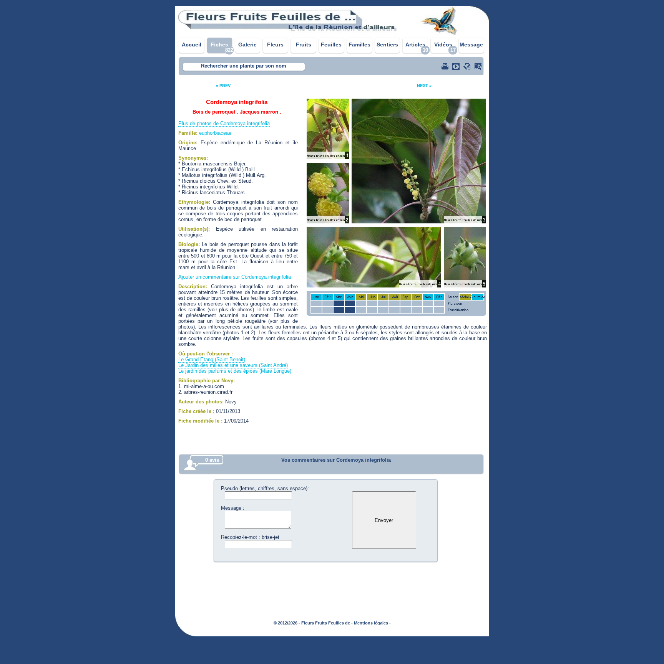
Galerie (247, 44)
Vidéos (443, 44)
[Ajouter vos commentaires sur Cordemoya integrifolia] (467, 66)
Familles (359, 44)
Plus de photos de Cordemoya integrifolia (224, 123)
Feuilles (331, 44)
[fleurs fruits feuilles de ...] (332, 33)
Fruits (303, 44)
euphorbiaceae (215, 133)
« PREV (223, 85)
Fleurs (275, 44)
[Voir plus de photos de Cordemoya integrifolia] (478, 66)
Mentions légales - (372, 623)
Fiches (219, 44)
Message (471, 44)
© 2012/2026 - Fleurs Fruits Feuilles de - (313, 623)
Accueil (191, 44)
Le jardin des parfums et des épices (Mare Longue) (234, 371)
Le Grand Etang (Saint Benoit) (211, 359)
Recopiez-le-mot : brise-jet (250, 537)
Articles (415, 44)
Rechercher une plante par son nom (243, 66)
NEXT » (424, 85)
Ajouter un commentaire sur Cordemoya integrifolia (234, 277)
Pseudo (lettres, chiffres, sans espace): (265, 488)
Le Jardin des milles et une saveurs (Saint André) (233, 365)
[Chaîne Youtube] (456, 66)
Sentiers (387, 44)
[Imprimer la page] (445, 66)
